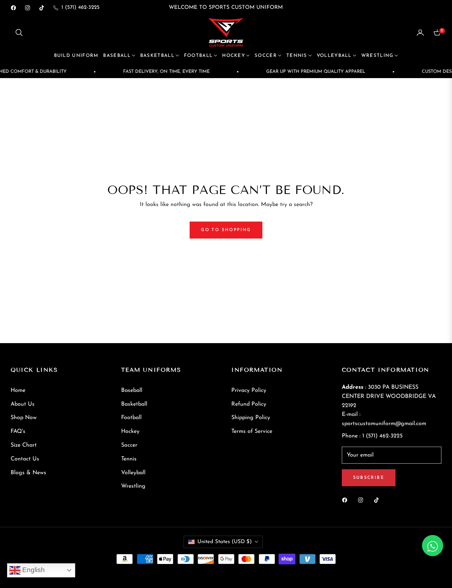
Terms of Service (251, 431)
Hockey (130, 431)
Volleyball (133, 473)
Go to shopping (226, 230)
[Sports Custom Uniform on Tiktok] (378, 500)
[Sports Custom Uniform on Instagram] (362, 500)
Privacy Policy (248, 390)
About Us (23, 404)
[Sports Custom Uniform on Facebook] (346, 500)
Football (131, 418)
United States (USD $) (224, 542)
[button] (19, 32)
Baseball (131, 390)
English (32, 570)
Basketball (134, 404)
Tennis (129, 459)
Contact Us (25, 459)
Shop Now (24, 418)
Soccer (129, 445)
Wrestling (133, 486)
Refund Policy (248, 404)
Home (18, 390)
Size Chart (24, 445)
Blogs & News (28, 473)
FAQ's (18, 431)
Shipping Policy (250, 418)
